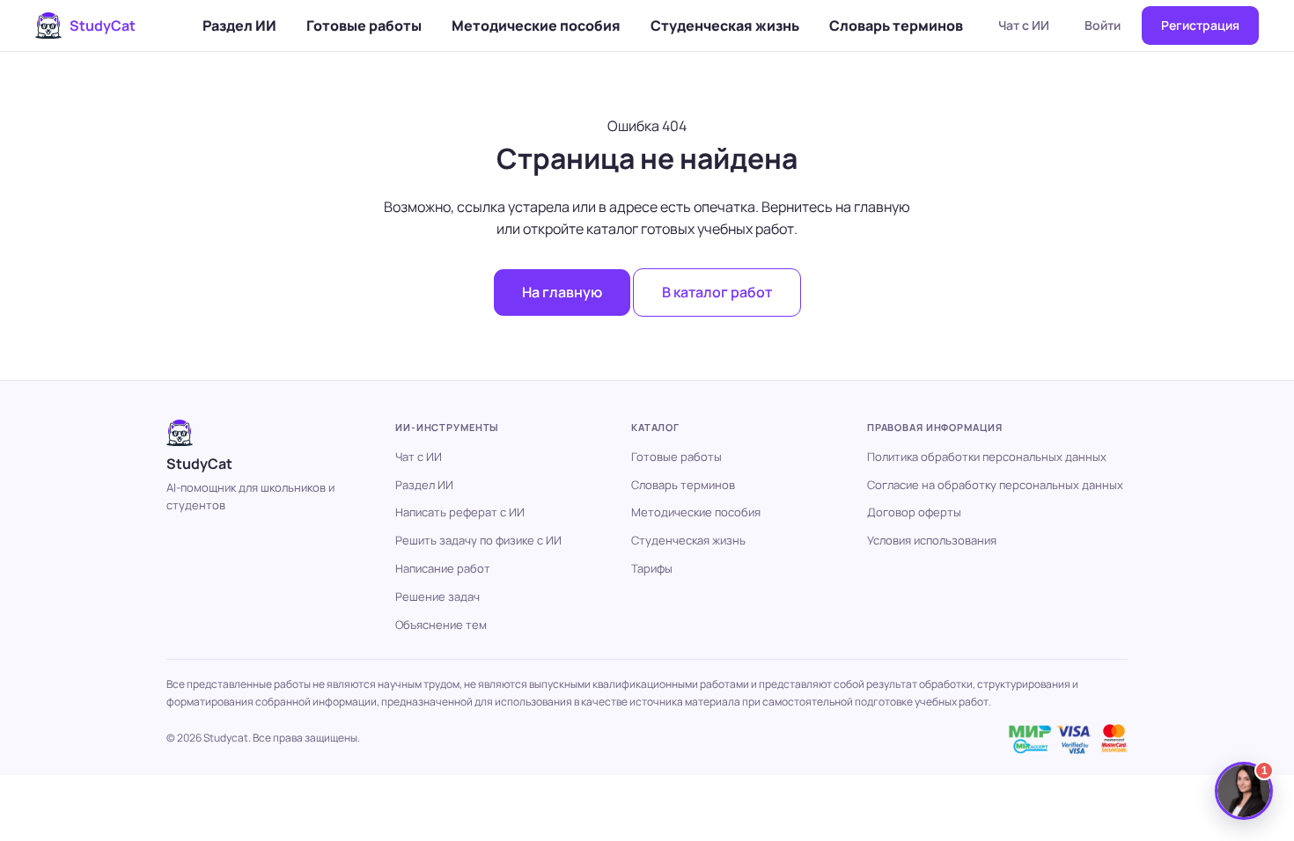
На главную (562, 292)
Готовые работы (364, 25)
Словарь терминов (896, 25)
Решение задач (437, 596)
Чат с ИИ (1023, 25)
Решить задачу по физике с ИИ (478, 540)
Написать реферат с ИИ (460, 512)
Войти (1102, 25)
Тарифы (652, 568)
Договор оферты (914, 512)
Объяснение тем (441, 625)
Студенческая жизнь (725, 25)
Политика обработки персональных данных (987, 456)
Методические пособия (536, 25)
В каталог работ (717, 292)
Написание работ (442, 568)
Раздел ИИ (239, 25)
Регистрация (1200, 25)
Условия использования (931, 540)
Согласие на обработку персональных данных (995, 485)
